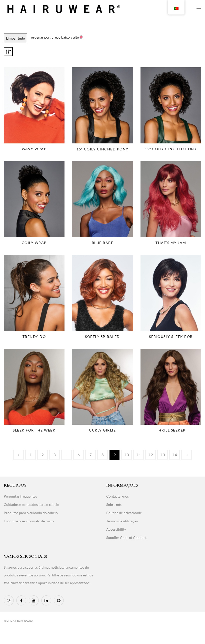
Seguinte (187, 455)
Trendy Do (34, 336)
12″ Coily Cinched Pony (171, 149)
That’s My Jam (171, 243)
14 (174, 455)
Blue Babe (103, 243)
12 (150, 455)
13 (162, 455)
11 (138, 455)
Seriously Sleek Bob (171, 336)
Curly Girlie (102, 430)
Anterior (19, 455)
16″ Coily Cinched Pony (102, 149)
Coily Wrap (34, 243)
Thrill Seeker (171, 430)
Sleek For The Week (34, 430)
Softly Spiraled (102, 336)
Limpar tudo (15, 38)
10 (126, 455)
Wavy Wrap (34, 149)
